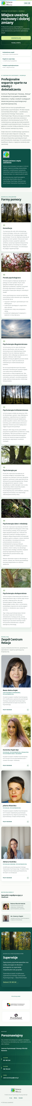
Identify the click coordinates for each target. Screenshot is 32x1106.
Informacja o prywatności (7, 1102)
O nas (10, 1098)
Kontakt (21, 1098)
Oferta (15, 1098)
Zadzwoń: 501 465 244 (10, 982)
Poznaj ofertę (16, 43)
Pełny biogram (7, 821)
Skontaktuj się (16, 38)
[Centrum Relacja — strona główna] (6, 3)
